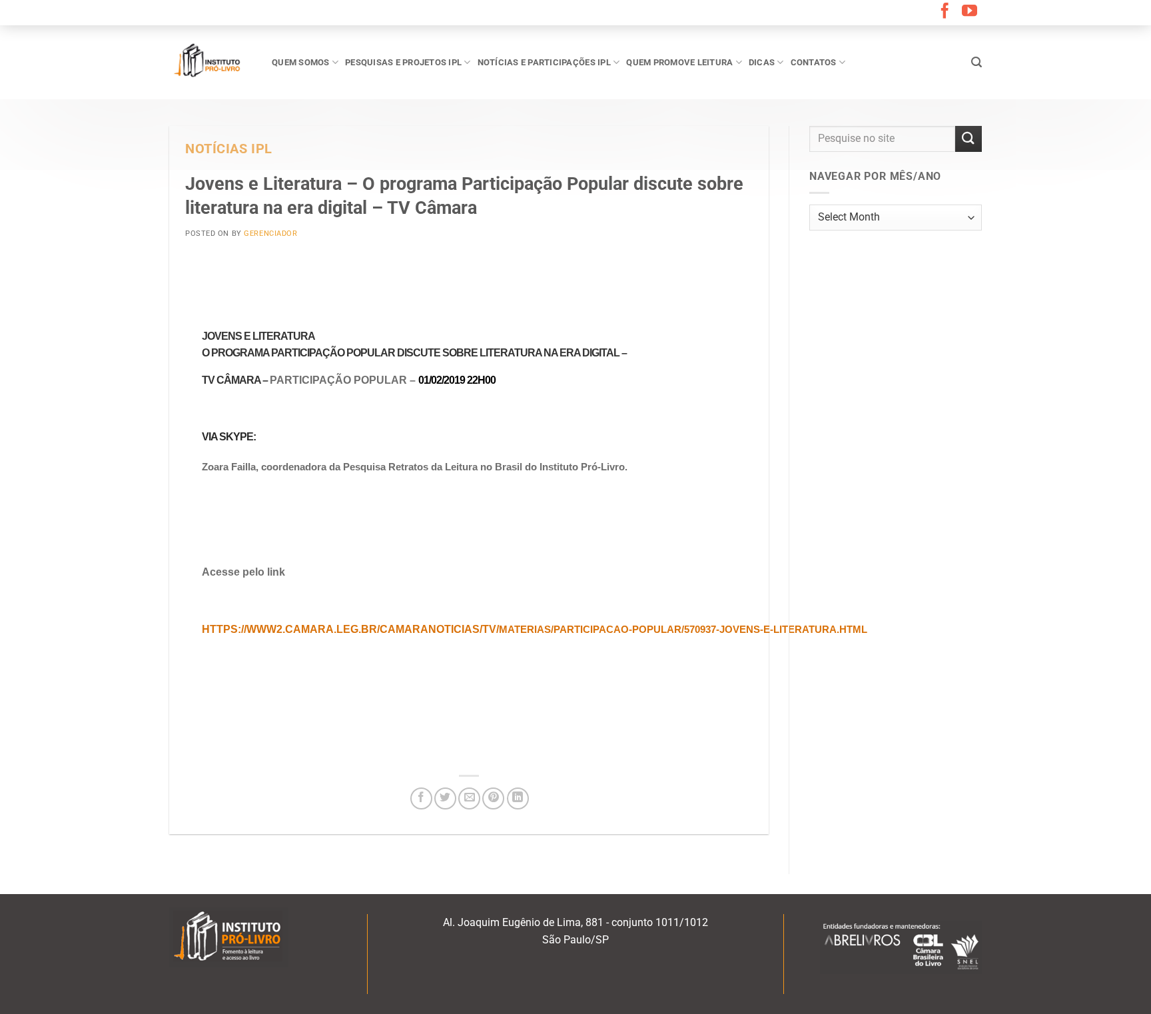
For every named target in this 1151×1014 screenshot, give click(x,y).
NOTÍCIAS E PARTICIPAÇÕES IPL (544, 62)
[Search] (976, 62)
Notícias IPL (228, 149)
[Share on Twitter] (445, 798)
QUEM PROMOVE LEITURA (679, 62)
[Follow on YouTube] (969, 12)
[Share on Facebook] (421, 798)
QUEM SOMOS (301, 62)
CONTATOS (814, 62)
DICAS (762, 62)
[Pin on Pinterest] (493, 798)
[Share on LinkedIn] (518, 798)
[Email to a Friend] (469, 798)
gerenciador (270, 233)
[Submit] (968, 139)
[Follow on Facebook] (945, 12)
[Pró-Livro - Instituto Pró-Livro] (210, 62)
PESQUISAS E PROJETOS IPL (403, 62)
